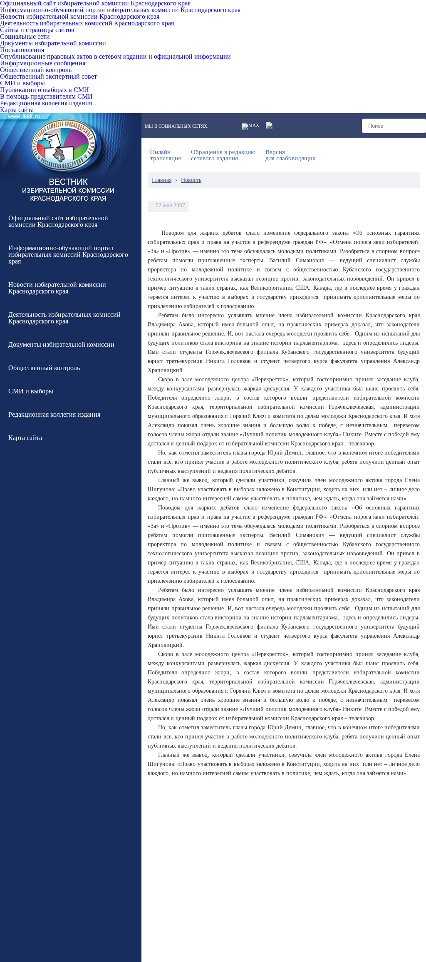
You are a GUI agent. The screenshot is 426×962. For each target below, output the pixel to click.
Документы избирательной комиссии (53, 43)
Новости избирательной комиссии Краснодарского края (79, 16)
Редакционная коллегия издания (46, 103)
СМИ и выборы (22, 83)
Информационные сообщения (42, 63)
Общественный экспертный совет (48, 76)
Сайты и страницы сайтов (37, 30)
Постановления (22, 50)
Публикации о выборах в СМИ (44, 90)
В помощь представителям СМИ (46, 96)
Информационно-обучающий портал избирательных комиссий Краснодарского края (120, 10)
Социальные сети (25, 36)
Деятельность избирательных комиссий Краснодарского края (87, 23)
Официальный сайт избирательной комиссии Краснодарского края (95, 3)
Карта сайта (17, 110)
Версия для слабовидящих (290, 155)
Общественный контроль (36, 70)
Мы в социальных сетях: (176, 126)
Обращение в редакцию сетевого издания (223, 155)
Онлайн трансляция (165, 155)
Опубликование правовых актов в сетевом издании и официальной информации (115, 56)
